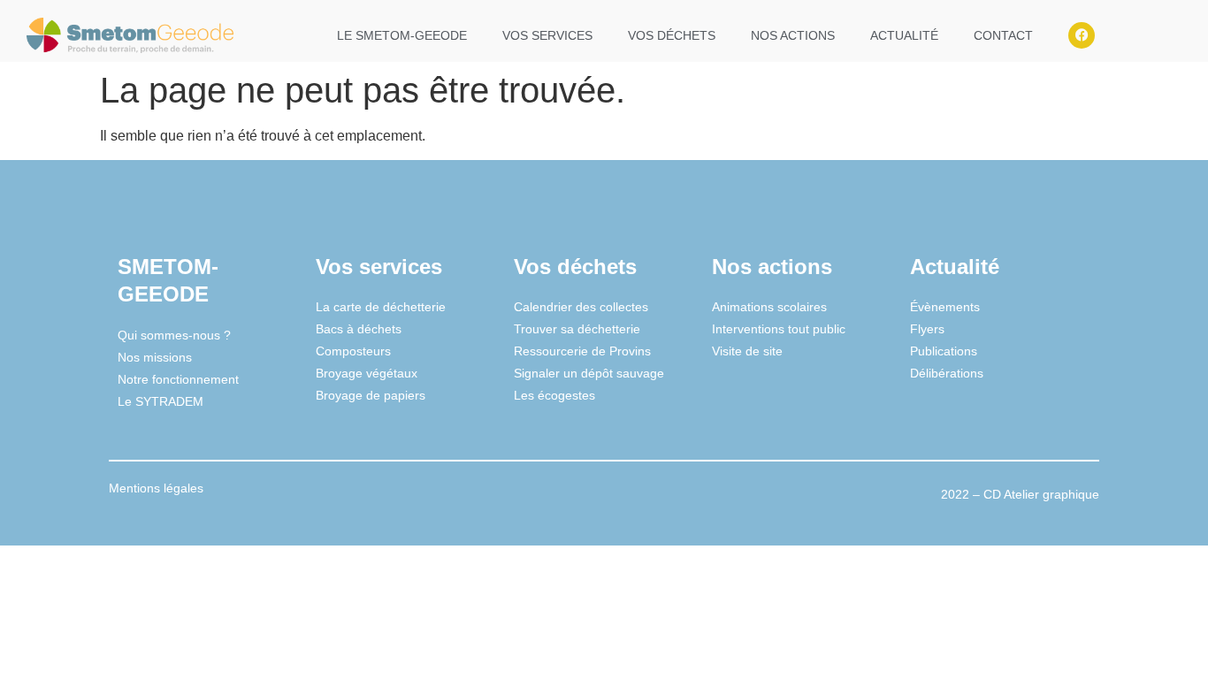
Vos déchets (671, 35)
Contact (1003, 35)
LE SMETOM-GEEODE (402, 35)
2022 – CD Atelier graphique (1020, 494)
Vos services (547, 35)
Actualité (904, 35)
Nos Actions (793, 35)
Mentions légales (156, 488)
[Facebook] (1081, 35)
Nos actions (772, 266)
